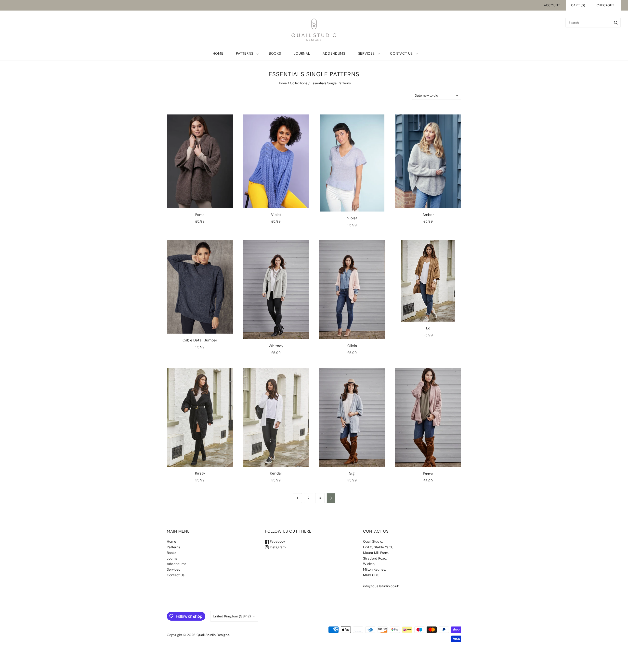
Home (218, 53)
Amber (428, 214)
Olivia (352, 345)
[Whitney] (276, 289)
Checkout (605, 5)
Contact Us (401, 53)
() (578, 5)
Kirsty (200, 473)
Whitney (276, 345)
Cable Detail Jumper (200, 340)
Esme (200, 214)
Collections (298, 83)
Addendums (334, 53)
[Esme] (200, 161)
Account (552, 5)
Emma (428, 473)
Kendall (276, 473)
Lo (428, 328)
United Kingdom (232, 616)
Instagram (277, 547)
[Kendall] (276, 417)
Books (275, 53)
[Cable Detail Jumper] (200, 287)
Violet (276, 214)
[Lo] (428, 281)
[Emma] (428, 417)
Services (366, 53)
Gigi (352, 473)
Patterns (244, 53)
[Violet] (276, 161)
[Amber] (428, 161)
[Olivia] (352, 289)
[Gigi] (352, 417)
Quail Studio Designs (212, 635)
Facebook (277, 541)
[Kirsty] (200, 417)
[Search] (616, 22)
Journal (302, 53)
